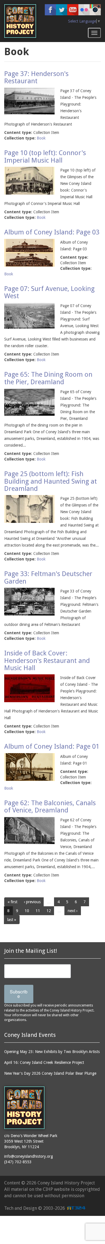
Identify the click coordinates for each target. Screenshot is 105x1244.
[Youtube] (72, 9)
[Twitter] (61, 9)
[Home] (20, 21)
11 (38, 910)
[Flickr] (84, 9)
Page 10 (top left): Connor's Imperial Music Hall (45, 156)
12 (48, 910)
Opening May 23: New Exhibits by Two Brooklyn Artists (52, 1051)
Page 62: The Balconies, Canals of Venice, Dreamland (50, 806)
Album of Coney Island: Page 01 (51, 746)
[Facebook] (50, 9)
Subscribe (18, 993)
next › (73, 910)
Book (41, 138)
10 (27, 910)
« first (12, 902)
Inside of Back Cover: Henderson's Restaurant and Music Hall (47, 660)
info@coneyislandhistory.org (28, 1156)
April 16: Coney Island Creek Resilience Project (44, 1062)
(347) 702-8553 (18, 1162)
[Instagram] (95, 9)
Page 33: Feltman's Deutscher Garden (48, 577)
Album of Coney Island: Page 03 (51, 232)
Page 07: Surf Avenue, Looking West (49, 292)
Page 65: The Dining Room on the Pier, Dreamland (48, 378)
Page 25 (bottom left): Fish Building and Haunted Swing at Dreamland (50, 481)
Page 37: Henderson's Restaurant (36, 77)
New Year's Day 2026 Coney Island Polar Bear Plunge (50, 1073)
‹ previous (32, 902)
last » (11, 919)
